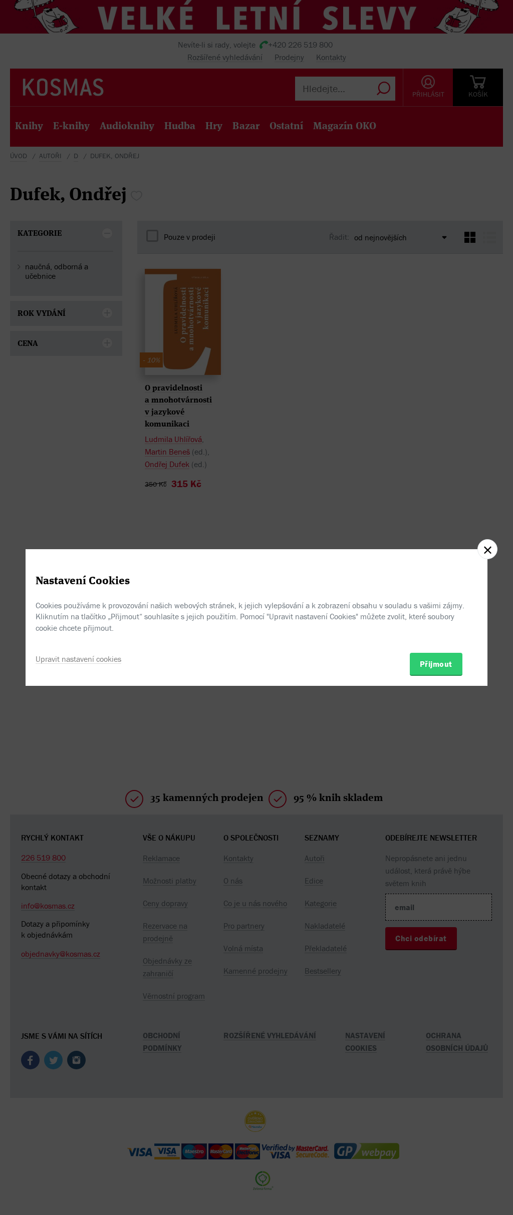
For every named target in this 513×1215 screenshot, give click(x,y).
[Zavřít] (487, 549)
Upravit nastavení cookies (78, 659)
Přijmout (436, 664)
